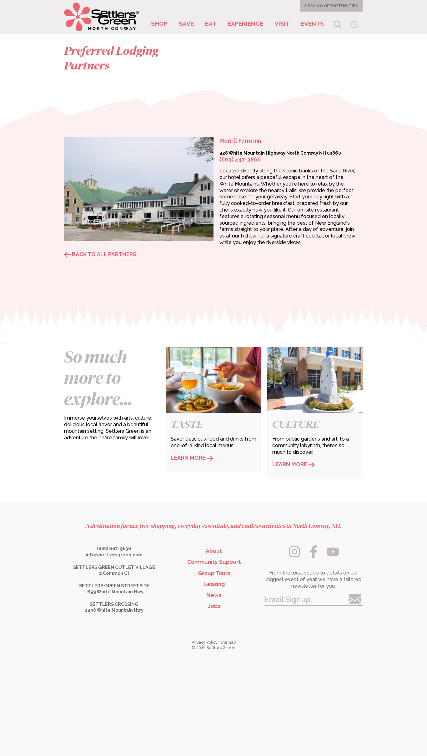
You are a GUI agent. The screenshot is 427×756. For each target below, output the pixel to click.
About (214, 551)
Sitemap (228, 642)
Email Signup (287, 599)
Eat (210, 23)
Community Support (214, 562)
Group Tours (214, 573)
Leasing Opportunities (331, 5)
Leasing (214, 584)
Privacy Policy (205, 642)
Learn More (189, 457)
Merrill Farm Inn (240, 140)
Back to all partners (103, 254)
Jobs (214, 606)
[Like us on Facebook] (314, 556)
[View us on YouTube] (333, 556)
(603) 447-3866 (240, 159)
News (214, 595)
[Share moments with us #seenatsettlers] (295, 556)
